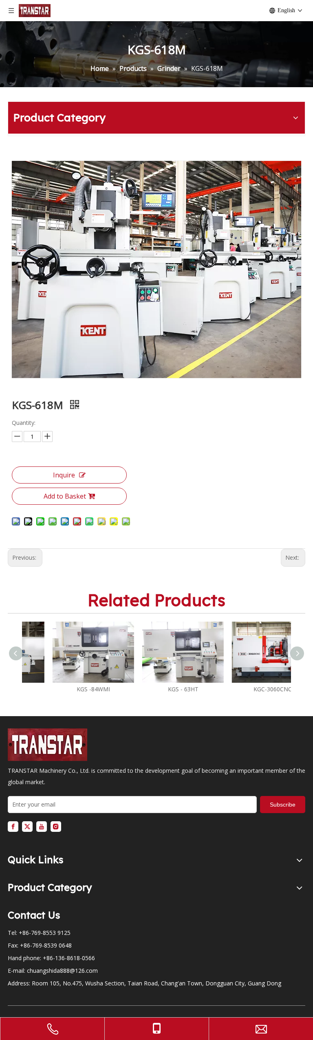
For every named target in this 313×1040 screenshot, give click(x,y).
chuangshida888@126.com (62, 970)
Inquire (64, 475)
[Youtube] (41, 826)
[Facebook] (13, 826)
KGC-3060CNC (246, 689)
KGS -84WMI (67, 689)
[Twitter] (27, 826)
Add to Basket (65, 496)
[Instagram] (56, 826)
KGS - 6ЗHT (156, 689)
